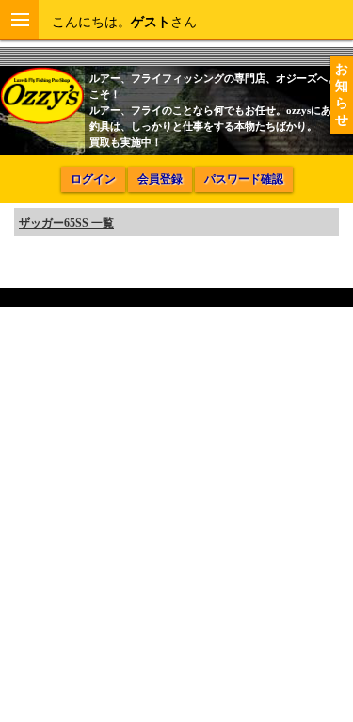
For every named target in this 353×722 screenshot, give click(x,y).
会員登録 (160, 178)
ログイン (93, 178)
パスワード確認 (243, 178)
